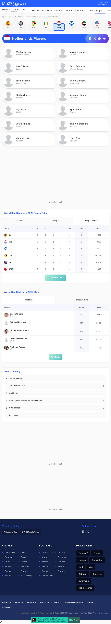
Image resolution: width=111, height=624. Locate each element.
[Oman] (5, 269)
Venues (8, 575)
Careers (91, 602)
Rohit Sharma (14, 415)
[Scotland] (5, 248)
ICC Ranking (26, 575)
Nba (90, 567)
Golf (81, 567)
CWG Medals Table (17, 386)
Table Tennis (85, 588)
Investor (57, 602)
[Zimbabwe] (5, 255)
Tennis (97, 553)
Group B (55, 221)
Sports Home (7, 17)
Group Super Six (91, 221)
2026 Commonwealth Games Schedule (25, 400)
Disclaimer (44, 602)
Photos (59, 10)
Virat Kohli (13, 393)
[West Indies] (5, 262)
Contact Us (7, 608)
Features (25, 566)
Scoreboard (38, 10)
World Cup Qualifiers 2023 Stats (21, 292)
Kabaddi (83, 574)
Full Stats (55, 357)
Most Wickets (82, 300)
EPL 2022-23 (64, 552)
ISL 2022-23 (47, 552)
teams (90, 10)
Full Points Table (56, 277)
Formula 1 (83, 553)
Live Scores (10, 552)
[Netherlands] (5, 242)
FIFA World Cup (15, 378)
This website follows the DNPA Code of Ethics (32, 613)
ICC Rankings (14, 408)
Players (42, 17)
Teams (8, 571)
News (49, 10)
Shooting (97, 574)
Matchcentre (47, 575)
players (100, 10)
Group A (20, 221)
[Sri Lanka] (5, 235)
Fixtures (79, 10)
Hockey (82, 560)
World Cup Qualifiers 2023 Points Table (26, 213)
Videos (68, 10)
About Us (19, 602)
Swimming (84, 581)
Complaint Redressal (74, 602)
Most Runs (28, 300)
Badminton (97, 560)
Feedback (31, 602)
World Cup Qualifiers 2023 (13, 10)
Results (24, 557)
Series (24, 552)
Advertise (6, 602)
